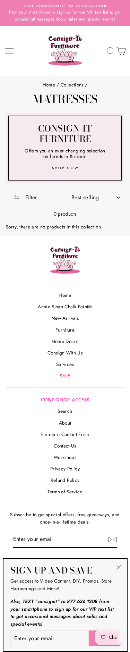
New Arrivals (65, 318)
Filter (30, 197)
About (65, 422)
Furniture (65, 329)
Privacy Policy (65, 468)
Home (49, 84)
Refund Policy (65, 480)
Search (65, 411)
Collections (72, 84)
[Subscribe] (112, 539)
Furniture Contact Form (65, 434)
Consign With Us (65, 352)
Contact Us (65, 445)
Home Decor (65, 341)
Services (65, 364)
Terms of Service (64, 491)
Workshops (65, 457)
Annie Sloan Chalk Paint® (65, 306)
